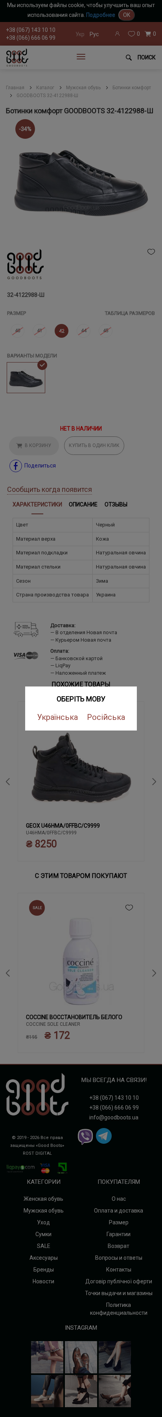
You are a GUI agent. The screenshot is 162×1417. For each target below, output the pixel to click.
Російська (106, 717)
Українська (57, 717)
